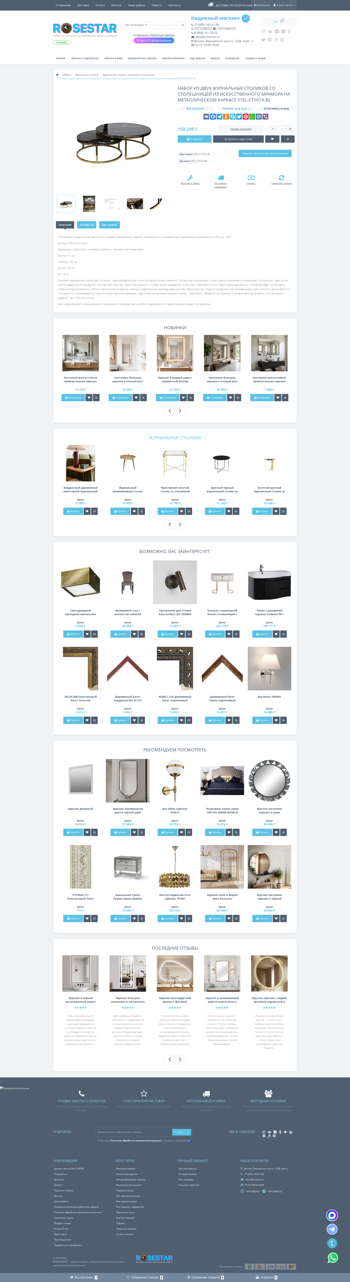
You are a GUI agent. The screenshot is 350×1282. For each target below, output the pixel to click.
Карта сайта (60, 1234)
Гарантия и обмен (64, 1190)
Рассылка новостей (188, 1185)
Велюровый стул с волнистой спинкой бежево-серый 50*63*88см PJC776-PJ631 (128, 612)
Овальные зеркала (126, 1228)
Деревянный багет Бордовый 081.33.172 (128, 698)
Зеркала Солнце (125, 1190)
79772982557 (203, 29)
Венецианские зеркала (128, 1185)
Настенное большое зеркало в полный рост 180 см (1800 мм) (127, 379)
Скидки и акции (255, 58)
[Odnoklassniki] (289, 32)
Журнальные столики (175, 438)
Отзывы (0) (87, 224)
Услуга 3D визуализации (154, 40)
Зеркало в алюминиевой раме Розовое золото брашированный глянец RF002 (222, 1000)
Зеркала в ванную (173, 58)
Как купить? (109, 224)
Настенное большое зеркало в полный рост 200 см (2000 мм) (222, 379)
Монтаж (116, 5)
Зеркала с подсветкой (85, 58)
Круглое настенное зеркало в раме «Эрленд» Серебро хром (269, 810)
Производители (62, 1239)
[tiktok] (276, 40)
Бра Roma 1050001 (269, 696)
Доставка (83, 5)
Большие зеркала (125, 1168)
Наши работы (136, 5)
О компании (63, 5)
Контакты (175, 5)
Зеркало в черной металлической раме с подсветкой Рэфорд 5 (80, 1000)
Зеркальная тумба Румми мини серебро (127, 896)
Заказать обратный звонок (155, 35)
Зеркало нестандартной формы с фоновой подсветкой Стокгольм (175, 1000)
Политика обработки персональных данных (77, 1212)
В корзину (74, 397)
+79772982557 (226, 29)
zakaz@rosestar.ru (207, 37)
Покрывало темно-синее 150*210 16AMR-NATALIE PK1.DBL (222, 810)
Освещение (232, 58)
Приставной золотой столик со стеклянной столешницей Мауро (175, 489)
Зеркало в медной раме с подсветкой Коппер (175, 379)
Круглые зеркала (125, 1217)
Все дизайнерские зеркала (130, 1179)
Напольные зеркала (127, 1174)
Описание (65, 224)
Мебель (215, 58)
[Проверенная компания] (14, 1088)
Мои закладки (186, 1179)
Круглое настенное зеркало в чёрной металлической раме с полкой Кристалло (269, 896)
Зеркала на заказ (125, 1212)
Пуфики (120, 1223)
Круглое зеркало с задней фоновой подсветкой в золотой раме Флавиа (269, 1000)
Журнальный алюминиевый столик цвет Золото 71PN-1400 (127, 489)
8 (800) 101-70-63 (205, 33)
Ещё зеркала (197, 58)
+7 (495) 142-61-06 (206, 25)
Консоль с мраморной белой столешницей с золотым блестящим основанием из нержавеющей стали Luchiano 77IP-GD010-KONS (222, 612)
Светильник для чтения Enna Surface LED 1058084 (175, 612)
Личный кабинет (187, 1168)
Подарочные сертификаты (68, 1245)
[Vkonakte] (270, 32)
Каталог (61, 58)
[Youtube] (283, 32)
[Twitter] (263, 40)
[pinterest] (282, 40)
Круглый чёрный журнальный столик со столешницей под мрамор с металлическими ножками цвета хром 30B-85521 (222, 489)
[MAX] (332, 1215)
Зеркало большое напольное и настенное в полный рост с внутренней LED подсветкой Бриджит (128, 1000)
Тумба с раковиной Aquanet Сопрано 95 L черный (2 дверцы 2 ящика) (269, 612)
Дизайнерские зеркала (142, 58)
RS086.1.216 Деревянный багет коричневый (175, 698)
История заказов (187, 1174)
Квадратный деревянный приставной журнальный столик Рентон (80, 489)
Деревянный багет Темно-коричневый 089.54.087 (222, 698)
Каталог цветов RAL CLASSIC (69, 1168)
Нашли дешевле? (241, 129)
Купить (75, 511)
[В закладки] (88, 397)
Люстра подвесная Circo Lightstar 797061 (175, 896)
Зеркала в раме (113, 58)
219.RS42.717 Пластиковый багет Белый (80, 896)
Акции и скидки (124, 1234)
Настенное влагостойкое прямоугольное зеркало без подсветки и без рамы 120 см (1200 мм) (269, 379)
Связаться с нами (63, 1217)
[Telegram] (277, 32)
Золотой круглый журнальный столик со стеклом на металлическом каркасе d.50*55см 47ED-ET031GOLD (269, 489)
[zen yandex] (270, 40)
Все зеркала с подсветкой (130, 1206)
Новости (157, 5)
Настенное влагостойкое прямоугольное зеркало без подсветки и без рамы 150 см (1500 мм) (80, 379)
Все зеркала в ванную (128, 1195)
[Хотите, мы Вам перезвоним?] (332, 1243)
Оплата (100, 5)
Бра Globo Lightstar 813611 (174, 810)
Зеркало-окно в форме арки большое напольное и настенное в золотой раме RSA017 (222, 896)
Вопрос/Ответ (61, 1228)
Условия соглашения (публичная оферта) (76, 1206)
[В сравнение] (96, 397)
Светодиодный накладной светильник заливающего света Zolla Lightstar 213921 (80, 612)
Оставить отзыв (278, 108)
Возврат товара (62, 1223)
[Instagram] (263, 32)
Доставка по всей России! (234, 5)
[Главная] (57, 74)
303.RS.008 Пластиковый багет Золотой (80, 698)
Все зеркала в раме (126, 1201)
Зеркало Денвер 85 (80, 808)
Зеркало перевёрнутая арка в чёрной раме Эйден (128, 810)
